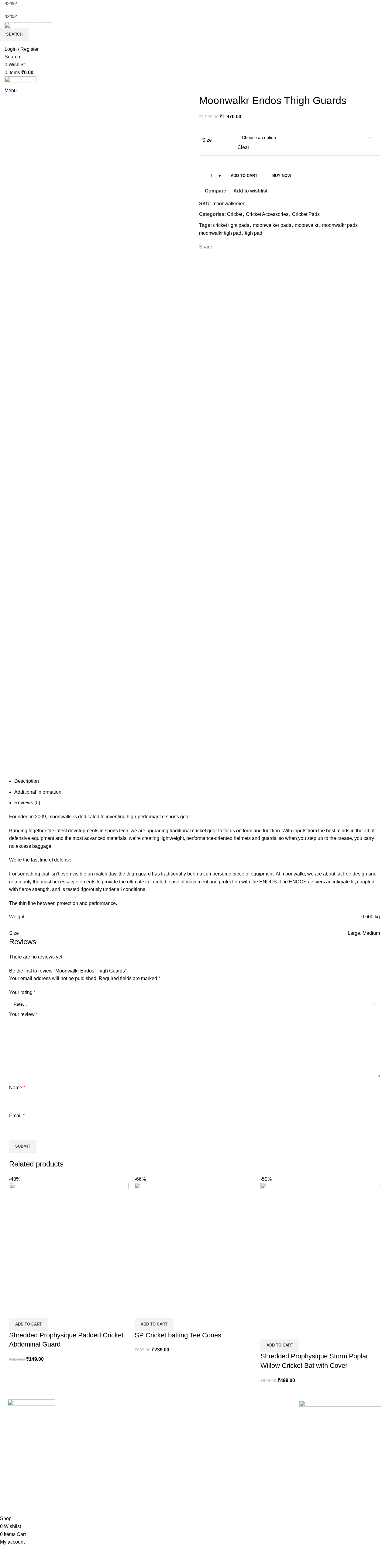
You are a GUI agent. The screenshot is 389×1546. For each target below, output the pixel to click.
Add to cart (244, 175)
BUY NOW (281, 175)
